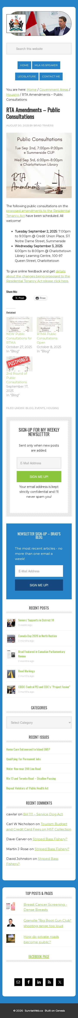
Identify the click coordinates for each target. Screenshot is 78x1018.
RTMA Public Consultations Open (47, 338)
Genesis (60, 1010)
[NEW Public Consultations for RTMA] (19, 324)
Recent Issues (39, 737)
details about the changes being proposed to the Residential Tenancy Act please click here (38, 276)
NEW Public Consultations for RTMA (19, 338)
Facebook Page (39, 956)
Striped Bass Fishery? (50, 839)
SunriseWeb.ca (34, 1010)
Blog (30, 408)
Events (40, 408)
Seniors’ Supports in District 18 (36, 620)
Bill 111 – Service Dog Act (43, 814)
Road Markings (26, 671)
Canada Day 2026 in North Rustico (37, 635)
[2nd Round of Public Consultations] (19, 363)
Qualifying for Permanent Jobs (23, 759)
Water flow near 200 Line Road (23, 768)
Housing (52, 408)
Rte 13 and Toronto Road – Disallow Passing (31, 778)
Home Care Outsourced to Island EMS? (28, 749)
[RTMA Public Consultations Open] (50, 324)
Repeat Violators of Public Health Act (27, 788)
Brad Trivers (39, 23)
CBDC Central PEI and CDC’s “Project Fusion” (44, 686)
